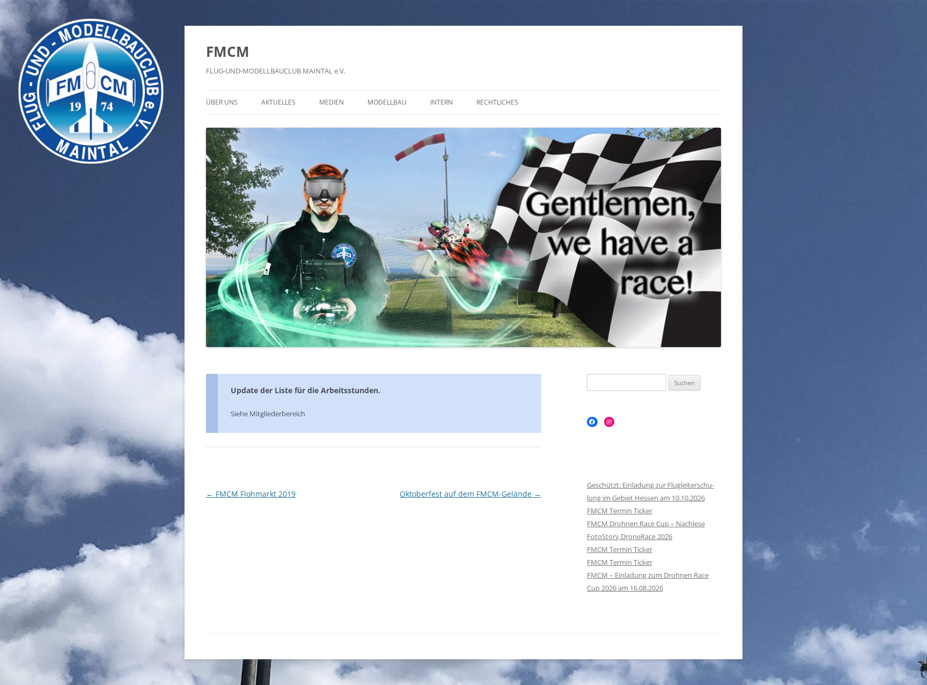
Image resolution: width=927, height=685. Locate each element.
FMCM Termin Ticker (619, 510)
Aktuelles (278, 102)
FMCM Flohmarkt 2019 (251, 494)
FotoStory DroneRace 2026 (629, 536)
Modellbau (387, 102)
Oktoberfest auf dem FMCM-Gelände (470, 494)
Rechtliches (497, 102)
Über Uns (222, 102)
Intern (441, 102)
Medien (331, 102)
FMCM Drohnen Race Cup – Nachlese (646, 523)
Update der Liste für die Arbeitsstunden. (305, 390)
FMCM (227, 51)
